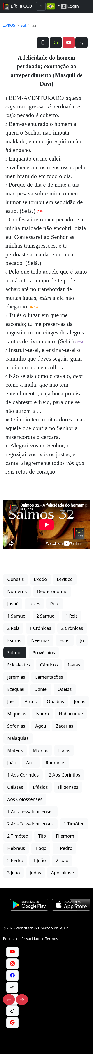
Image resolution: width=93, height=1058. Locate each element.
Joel (11, 701)
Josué (13, 604)
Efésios (40, 787)
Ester (65, 640)
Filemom (65, 836)
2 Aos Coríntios (64, 775)
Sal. (24, 25)
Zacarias (64, 726)
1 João (39, 860)
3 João (13, 873)
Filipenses (68, 787)
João (11, 763)
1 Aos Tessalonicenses (30, 811)
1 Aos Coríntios (23, 775)
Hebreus (16, 848)
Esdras (14, 640)
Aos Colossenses (24, 799)
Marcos (40, 750)
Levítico (65, 579)
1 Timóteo (74, 824)
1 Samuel (16, 616)
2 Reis (13, 628)
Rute (55, 604)
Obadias (55, 701)
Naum (42, 714)
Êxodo (40, 579)
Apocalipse (62, 873)
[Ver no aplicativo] (43, 42)
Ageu (40, 726)
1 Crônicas (40, 628)
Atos (31, 763)
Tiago (40, 848)
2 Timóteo (17, 836)
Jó (82, 640)
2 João (62, 860)
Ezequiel (15, 689)
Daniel (41, 689)
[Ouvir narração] (56, 42)
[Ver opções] (81, 42)
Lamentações (49, 677)
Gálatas (15, 787)
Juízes (34, 604)
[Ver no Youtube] (69, 42)
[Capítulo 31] (9, 999)
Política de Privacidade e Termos (30, 938)
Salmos (15, 652)
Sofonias (16, 726)
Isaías (74, 665)
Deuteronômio (52, 591)
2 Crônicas (72, 628)
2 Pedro (15, 860)
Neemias (40, 640)
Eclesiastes (18, 665)
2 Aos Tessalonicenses (30, 824)
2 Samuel (46, 616)
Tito (42, 836)
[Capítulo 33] (22, 999)
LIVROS (9, 25)
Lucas (64, 750)
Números (17, 591)
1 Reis (71, 616)
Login (73, 6)
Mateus (15, 750)
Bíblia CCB (20, 6)
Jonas (79, 701)
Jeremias (16, 677)
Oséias (65, 689)
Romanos (55, 763)
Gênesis (15, 579)
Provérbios (44, 652)
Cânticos (49, 665)
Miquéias (16, 714)
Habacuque (71, 714)
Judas (35, 873)
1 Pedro (64, 848)
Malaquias (18, 738)
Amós (31, 701)
